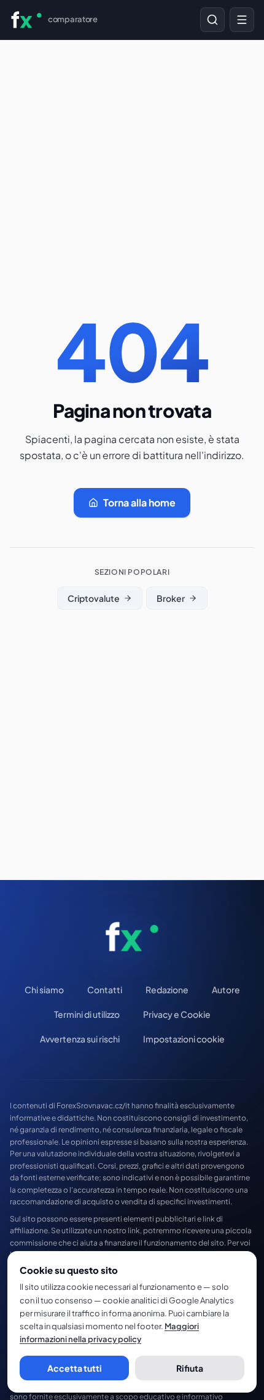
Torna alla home (139, 502)
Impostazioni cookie (184, 1038)
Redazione (167, 989)
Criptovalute (94, 598)
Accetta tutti (74, 1368)
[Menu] (242, 19)
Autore (226, 989)
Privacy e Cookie (177, 1014)
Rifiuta (189, 1368)
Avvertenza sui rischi (80, 1038)
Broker (171, 598)
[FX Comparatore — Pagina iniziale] (132, 936)
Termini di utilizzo (87, 1014)
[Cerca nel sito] (212, 19)
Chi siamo (44, 989)
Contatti (104, 989)
